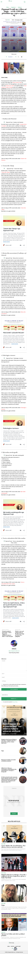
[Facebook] (12, 948)
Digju (2, 750)
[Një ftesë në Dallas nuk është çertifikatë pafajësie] (23, 760)
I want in (13, 698)
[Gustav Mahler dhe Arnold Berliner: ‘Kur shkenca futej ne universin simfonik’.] (14, 720)
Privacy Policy (14, 701)
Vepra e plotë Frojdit (17, 82)
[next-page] (24, 708)
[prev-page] (22, 708)
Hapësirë (13, 7)
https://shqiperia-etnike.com (14, 650)
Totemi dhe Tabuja (5, 172)
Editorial (3, 872)
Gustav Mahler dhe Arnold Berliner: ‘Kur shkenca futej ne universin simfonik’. (12, 727)
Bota (8, 7)
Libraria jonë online (10, 85)
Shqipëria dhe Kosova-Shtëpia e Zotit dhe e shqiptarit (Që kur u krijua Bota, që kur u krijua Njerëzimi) (9, 741)
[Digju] (23, 751)
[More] (21, 57)
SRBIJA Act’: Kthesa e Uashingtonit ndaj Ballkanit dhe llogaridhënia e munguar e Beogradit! (8, 770)
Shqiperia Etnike (6, 733)
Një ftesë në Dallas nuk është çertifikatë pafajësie (8, 760)
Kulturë (20, 7)
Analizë (3, 932)
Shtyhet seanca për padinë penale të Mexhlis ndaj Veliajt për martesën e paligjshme (19, 634)
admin (8, 19)
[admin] (14, 643)
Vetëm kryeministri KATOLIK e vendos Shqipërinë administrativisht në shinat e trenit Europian (7, 634)
